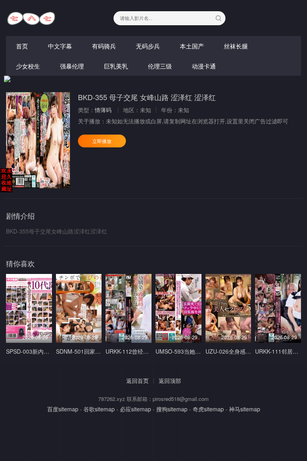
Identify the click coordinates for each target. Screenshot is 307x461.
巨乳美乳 (116, 66)
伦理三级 (160, 66)
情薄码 (103, 110)
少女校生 (28, 66)
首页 (22, 46)
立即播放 (102, 140)
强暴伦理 (72, 66)
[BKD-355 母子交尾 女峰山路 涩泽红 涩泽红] (38, 140)
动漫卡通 (204, 66)
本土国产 (192, 46)
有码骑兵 (104, 46)
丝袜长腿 (236, 46)
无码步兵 (148, 46)
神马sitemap (244, 409)
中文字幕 (60, 46)
